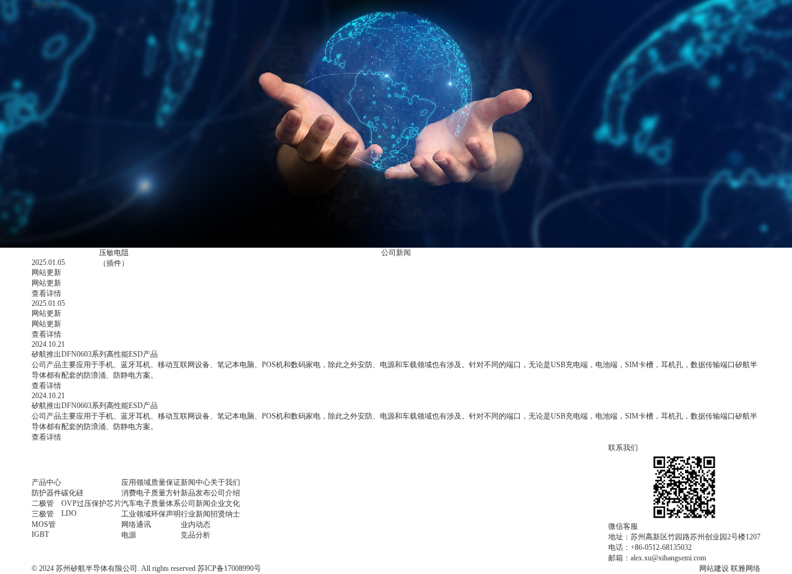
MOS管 (44, 524)
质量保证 (166, 482)
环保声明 (166, 514)
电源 (128, 535)
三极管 (43, 514)
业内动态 (195, 524)
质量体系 (166, 503)
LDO (69, 513)
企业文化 (225, 503)
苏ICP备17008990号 (229, 568)
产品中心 (46, 482)
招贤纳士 (225, 514)
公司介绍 (225, 493)
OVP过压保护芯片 (91, 503)
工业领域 (136, 514)
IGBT (40, 534)
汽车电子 (136, 503)
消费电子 (136, 493)
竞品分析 (195, 535)
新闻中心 (195, 482)
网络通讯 (136, 524)
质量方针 (166, 493)
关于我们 (225, 482)
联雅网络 (745, 568)
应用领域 (136, 482)
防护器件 (46, 493)
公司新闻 (396, 252)
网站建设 (714, 568)
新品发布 (195, 493)
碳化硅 (72, 493)
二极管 (43, 503)
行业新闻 (195, 514)
